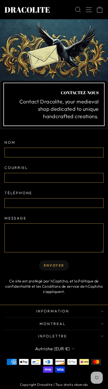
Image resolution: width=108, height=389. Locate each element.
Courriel (16, 167)
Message (15, 218)
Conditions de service (60, 286)
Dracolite (27, 9)
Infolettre (52, 336)
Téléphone (18, 193)
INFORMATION (52, 311)
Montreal (53, 323)
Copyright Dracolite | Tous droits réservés (54, 384)
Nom (9, 142)
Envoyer (54, 265)
